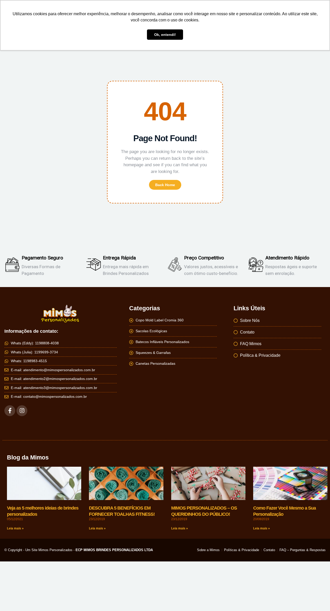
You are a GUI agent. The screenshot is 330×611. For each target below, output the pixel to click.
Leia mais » (15, 528)
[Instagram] (21, 410)
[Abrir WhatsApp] (317, 598)
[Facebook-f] (9, 410)
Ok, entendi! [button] (165, 35)
